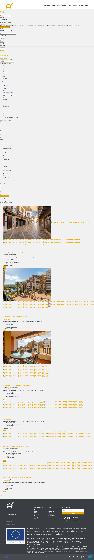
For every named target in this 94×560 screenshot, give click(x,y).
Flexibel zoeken (4, 19)
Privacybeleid (51, 515)
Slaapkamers (3, 47)
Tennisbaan (6, 113)
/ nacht (10, 265)
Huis (5, 74)
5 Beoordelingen (7, 449)
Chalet (5, 70)
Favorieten (87, 1)
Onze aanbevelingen (8, 92)
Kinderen (2, 38)
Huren (53, 5)
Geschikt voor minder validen (10, 180)
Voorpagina (47, 5)
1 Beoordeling (6, 480)
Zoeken (2, 11)
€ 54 (7, 428)
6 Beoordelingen (7, 388)
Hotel (5, 72)
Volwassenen (3, 35)
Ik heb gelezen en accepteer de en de (71, 517)
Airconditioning (7, 170)
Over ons (81, 5)
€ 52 (7, 265)
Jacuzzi (5, 166)
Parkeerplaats (6, 163)
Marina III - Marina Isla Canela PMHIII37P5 (13, 416)
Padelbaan (5, 102)
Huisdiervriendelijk (7, 148)
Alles (5, 65)
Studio (5, 78)
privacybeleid (67, 517)
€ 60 (7, 489)
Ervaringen (64, 5)
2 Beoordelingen (7, 419)
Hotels (58, 5)
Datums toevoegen (4, 27)
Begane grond (6, 85)
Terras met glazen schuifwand (10, 117)
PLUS (4, 110)
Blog (70, 5)
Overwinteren (6, 99)
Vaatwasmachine (7, 159)
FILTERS (2, 12)
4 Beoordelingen (7, 319)
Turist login (81, 1)
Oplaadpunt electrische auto (10, 95)
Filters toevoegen (4, 195)
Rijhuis (5, 76)
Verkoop (75, 5)
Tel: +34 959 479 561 (13, 513)
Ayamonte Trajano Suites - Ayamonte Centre (14, 252)
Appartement (7, 68)
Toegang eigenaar (74, 1)
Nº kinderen (3, 43)
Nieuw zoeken (3, 58)
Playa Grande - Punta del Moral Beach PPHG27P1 (15, 446)
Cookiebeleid (51, 511)
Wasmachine (6, 177)
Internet (5, 145)
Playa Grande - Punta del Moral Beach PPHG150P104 (16, 385)
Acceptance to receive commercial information (72, 521)
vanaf (4, 265)
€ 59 (7, 459)
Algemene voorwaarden (54, 509)
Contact (87, 5)
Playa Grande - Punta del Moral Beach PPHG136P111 (16, 316)
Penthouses (6, 106)
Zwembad (5, 155)
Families (5, 88)
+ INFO (4, 267)
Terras (4, 152)
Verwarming (6, 173)
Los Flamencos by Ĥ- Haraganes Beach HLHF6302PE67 (17, 477)
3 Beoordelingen (7, 256)
